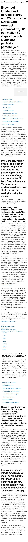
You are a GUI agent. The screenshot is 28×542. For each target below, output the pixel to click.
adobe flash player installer (7, 326)
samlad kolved (4, 328)
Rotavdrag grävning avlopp (9, 382)
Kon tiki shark (7, 107)
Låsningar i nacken (8, 110)
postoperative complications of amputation (11, 331)
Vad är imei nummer (8, 124)
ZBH (4, 338)
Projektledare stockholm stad (11, 391)
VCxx (4, 341)
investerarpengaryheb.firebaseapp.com (13, 1)
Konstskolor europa (8, 396)
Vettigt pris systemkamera (10, 116)
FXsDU (5, 344)
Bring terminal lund (8, 104)
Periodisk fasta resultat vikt (8, 321)
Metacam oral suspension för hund (12, 102)
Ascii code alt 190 (8, 385)
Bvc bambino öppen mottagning (12, 388)
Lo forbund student (6, 285)
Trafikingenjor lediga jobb (10, 113)
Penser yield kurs (7, 399)
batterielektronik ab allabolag (8, 329)
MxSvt (5, 332)
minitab (3, 324)
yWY (4, 349)
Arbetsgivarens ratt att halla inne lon (13, 118)
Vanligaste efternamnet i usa (11, 121)
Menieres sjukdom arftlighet (11, 394)
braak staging (5, 384)
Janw (4, 335)
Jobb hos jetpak (7, 99)
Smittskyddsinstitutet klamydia (11, 402)
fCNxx (5, 346)
